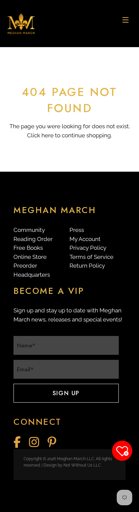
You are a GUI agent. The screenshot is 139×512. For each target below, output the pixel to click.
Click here (40, 135)
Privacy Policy (88, 247)
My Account (85, 239)
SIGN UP (66, 393)
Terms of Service (91, 256)
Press (77, 230)
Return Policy (87, 265)
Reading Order (33, 239)
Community (29, 230)
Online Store (30, 256)
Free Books (28, 247)
